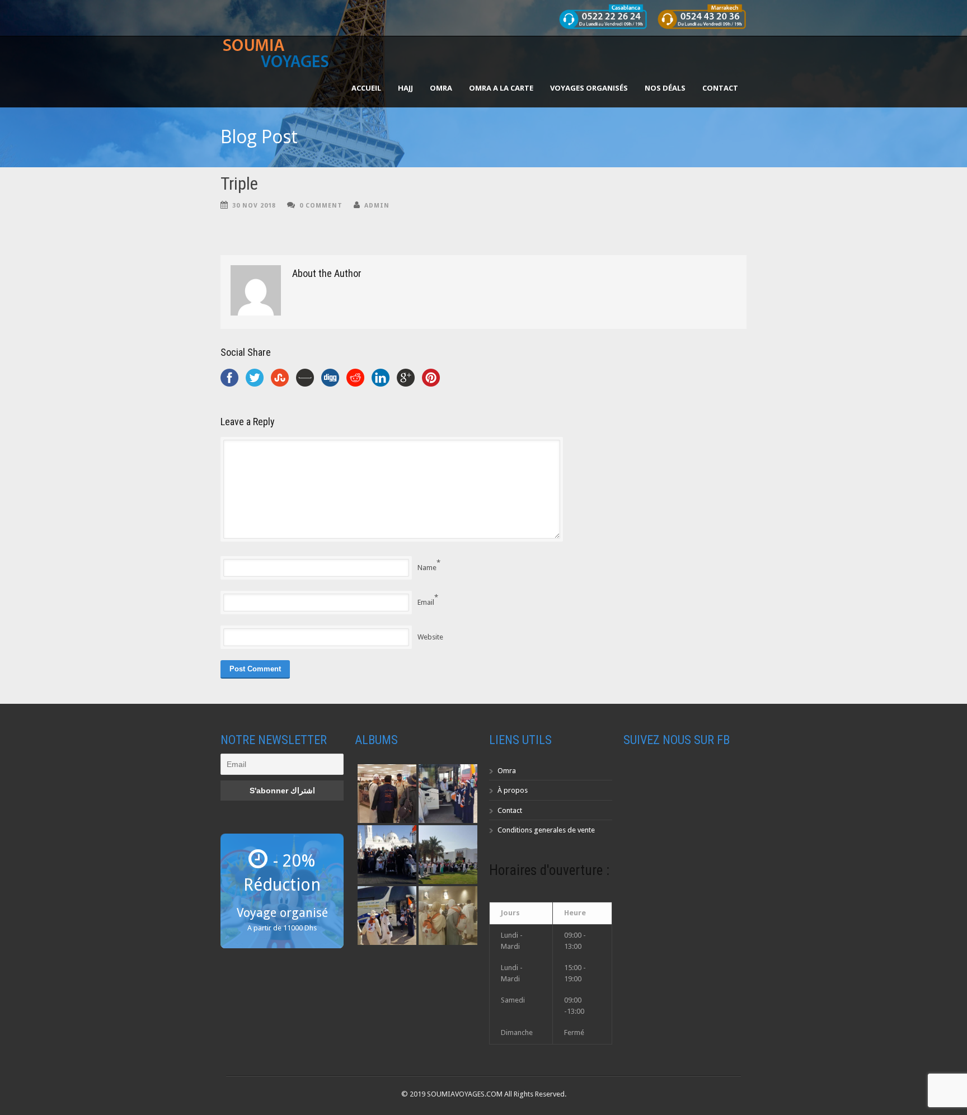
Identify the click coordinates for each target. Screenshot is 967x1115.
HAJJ (405, 88)
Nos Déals (665, 88)
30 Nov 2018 (254, 205)
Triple (239, 183)
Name (426, 567)
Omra (506, 770)
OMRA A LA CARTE (501, 88)
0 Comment (320, 205)
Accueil (366, 88)
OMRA (441, 88)
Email (425, 602)
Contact (720, 88)
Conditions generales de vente (546, 830)
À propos (512, 790)
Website (430, 637)
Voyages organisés (589, 88)
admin (376, 205)
